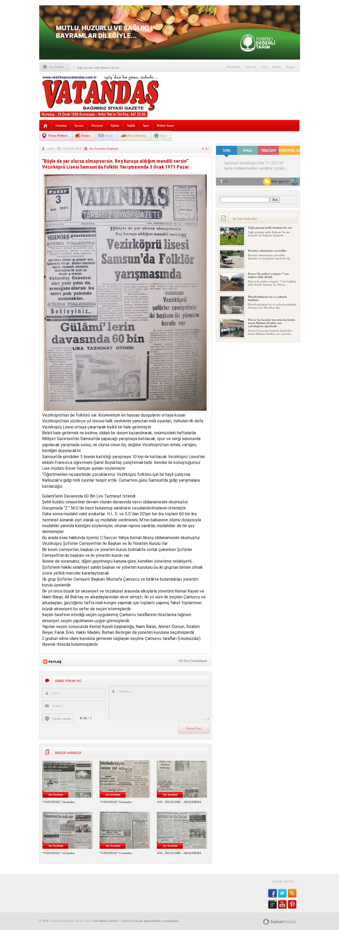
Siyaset (78, 125)
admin (51, 148)
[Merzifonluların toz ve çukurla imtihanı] (232, 313)
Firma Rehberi (57, 135)
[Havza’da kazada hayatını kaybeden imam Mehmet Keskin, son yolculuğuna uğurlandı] (232, 336)
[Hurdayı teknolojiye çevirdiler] (232, 267)
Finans (109, 135)
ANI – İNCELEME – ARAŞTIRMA (179, 801)
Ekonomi (97, 125)
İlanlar (86, 135)
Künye (277, 66)
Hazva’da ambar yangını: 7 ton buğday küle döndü (268, 275)
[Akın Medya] (266, 922)
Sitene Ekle (233, 66)
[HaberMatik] (285, 921)
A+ (207, 148)
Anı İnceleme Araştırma (103, 148)
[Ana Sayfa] (45, 126)
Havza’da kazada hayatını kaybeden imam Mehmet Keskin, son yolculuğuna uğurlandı (271, 323)
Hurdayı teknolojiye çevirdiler (267, 250)
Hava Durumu (136, 135)
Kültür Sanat (165, 125)
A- (203, 148)
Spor (146, 125)
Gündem (61, 125)
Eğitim (115, 125)
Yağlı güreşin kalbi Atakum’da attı (98, 67)
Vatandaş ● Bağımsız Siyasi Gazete (70, 920)
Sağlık (131, 125)
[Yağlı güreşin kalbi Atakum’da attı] (232, 244)
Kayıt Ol (251, 66)
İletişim (290, 66)
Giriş (264, 66)
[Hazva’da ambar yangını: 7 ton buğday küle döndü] (232, 290)
